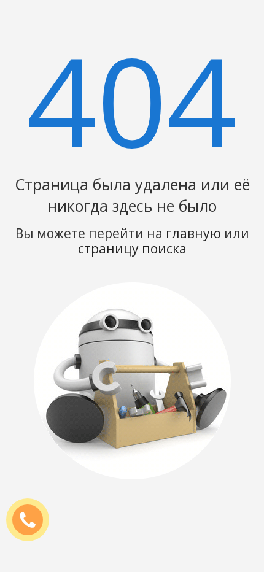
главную (193, 233)
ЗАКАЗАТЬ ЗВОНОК (32, 520)
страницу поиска (132, 248)
